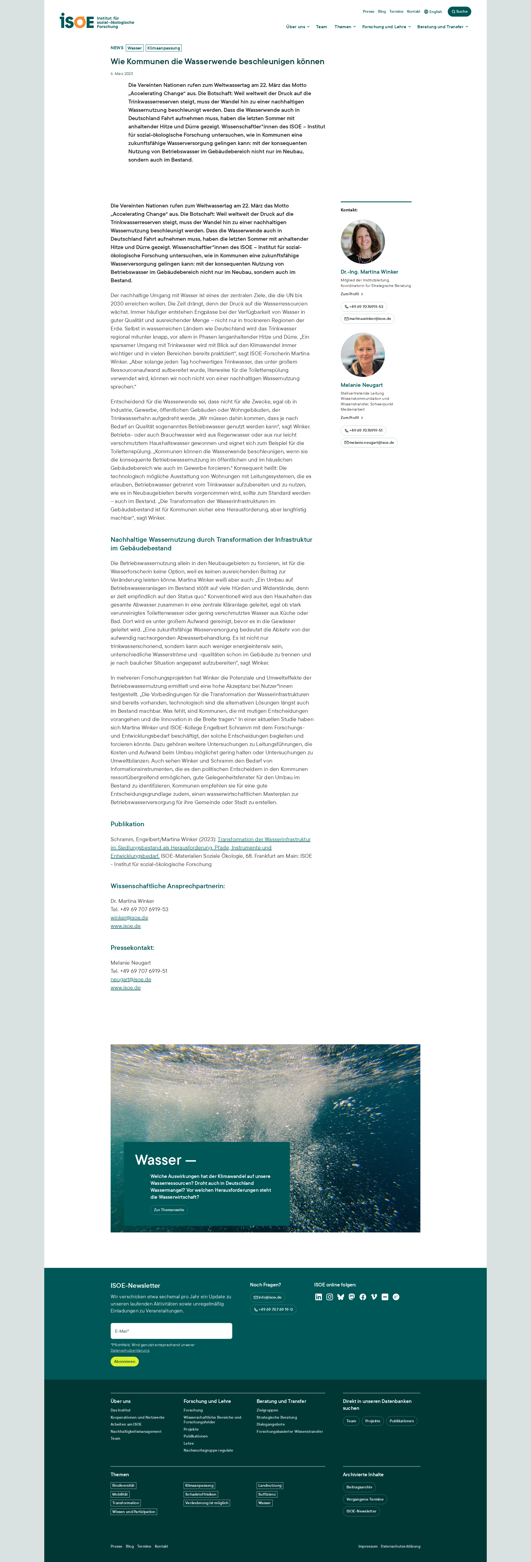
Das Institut (121, 1410)
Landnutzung (270, 1485)
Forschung (193, 1410)
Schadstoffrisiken (201, 1494)
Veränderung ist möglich (206, 1502)
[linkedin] (318, 1296)
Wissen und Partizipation (133, 1511)
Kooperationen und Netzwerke (138, 1417)
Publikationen (196, 1436)
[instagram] (329, 1296)
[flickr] (385, 1296)
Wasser (264, 1502)
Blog (130, 1546)
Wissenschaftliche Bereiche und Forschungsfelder (212, 1420)
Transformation (125, 1502)
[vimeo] (373, 1296)
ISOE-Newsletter (361, 1511)
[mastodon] (351, 1296)
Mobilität (120, 1494)
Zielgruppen (267, 1410)
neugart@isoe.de (131, 979)
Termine (144, 1546)
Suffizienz (267, 1494)
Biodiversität (123, 1485)
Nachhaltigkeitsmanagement (136, 1431)
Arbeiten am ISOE (126, 1424)
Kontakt (161, 1546)
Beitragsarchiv (359, 1487)
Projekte (191, 1429)
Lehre (189, 1443)
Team (115, 1438)
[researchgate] (396, 1296)
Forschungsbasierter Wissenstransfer (290, 1431)
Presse (117, 1546)
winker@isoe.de (129, 917)
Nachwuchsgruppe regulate (208, 1450)
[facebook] (362, 1296)
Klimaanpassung (199, 1485)
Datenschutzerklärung (130, 1350)
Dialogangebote (271, 1424)
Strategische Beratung (277, 1417)
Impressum (368, 1546)
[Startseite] (97, 22)
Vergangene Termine (365, 1499)
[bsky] (340, 1296)
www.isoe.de (126, 925)
